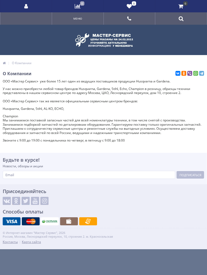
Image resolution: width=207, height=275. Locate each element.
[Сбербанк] (50, 221)
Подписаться (190, 175)
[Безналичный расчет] (88, 221)
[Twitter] (26, 201)
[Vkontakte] (7, 201)
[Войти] (26, 6)
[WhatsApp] (195, 73)
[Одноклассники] (183, 73)
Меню (77, 18)
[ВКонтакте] (177, 73)
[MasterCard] (31, 221)
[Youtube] (35, 201)
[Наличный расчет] (69, 221)
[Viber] (189, 73)
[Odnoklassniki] (16, 201)
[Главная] (4, 63)
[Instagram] (44, 201)
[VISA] (11, 221)
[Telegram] (201, 73)
